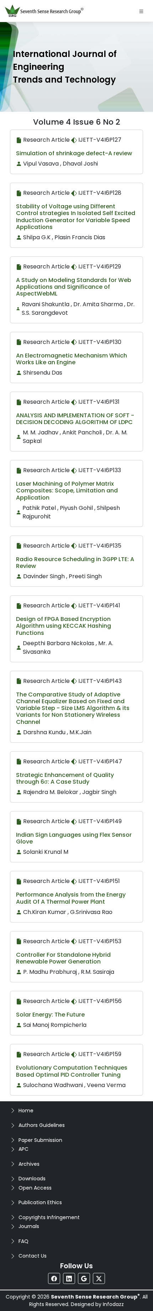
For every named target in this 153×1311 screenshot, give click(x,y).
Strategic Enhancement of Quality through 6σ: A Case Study (65, 778)
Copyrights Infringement (49, 1217)
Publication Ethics (40, 1202)
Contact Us (33, 1255)
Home (26, 1110)
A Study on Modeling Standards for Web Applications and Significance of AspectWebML (73, 287)
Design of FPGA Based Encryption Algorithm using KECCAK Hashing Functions (63, 626)
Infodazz (113, 1304)
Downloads (32, 1178)
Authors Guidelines (42, 1125)
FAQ (23, 1241)
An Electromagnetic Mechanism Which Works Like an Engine (71, 358)
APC (23, 1149)
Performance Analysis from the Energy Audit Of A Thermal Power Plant (71, 897)
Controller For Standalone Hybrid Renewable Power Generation (63, 958)
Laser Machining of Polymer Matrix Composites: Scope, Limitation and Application (67, 490)
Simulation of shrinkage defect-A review (74, 153)
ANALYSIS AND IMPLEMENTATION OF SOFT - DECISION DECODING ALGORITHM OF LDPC (75, 418)
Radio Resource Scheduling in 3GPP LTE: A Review (75, 562)
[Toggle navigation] (141, 11)
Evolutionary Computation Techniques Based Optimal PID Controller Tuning (71, 1071)
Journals (29, 1226)
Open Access (35, 1187)
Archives (29, 1164)
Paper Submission (40, 1140)
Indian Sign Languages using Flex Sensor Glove (74, 838)
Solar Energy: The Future (50, 1014)
